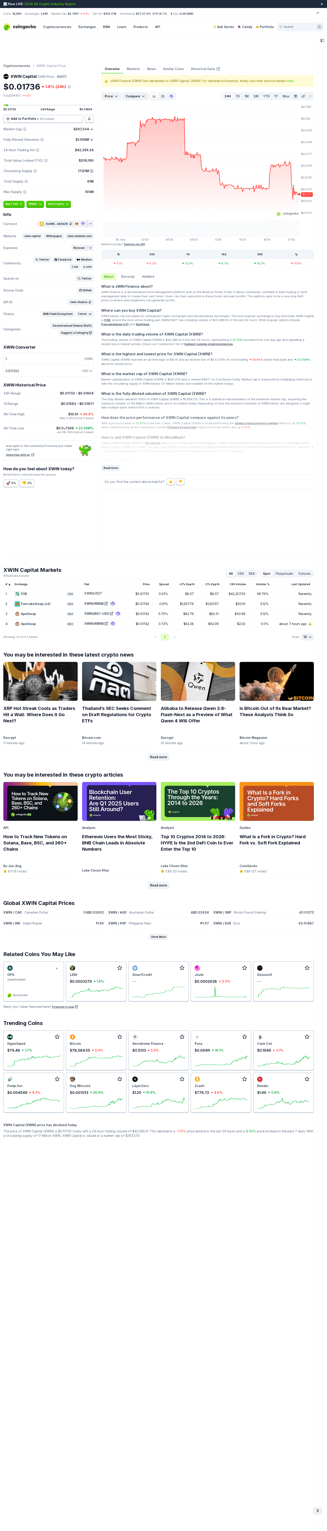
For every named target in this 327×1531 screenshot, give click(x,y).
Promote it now (63, 1007)
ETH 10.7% (160, 13)
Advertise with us (18, 454)
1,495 (44, 13)
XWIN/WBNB (94, 603)
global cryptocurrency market (256, 423)
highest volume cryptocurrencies (208, 344)
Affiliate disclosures (16, 575)
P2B (107, 320)
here (290, 81)
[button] (32, 236)
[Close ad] (57, 968)
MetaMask (153, 443)
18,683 (16, 13)
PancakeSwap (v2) (115, 324)
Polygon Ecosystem (181, 427)
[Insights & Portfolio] (322, 40)
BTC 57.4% (143, 13)
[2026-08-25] (295, 96)
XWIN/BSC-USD (96, 613)
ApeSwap (142, 324)
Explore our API (134, 244)
